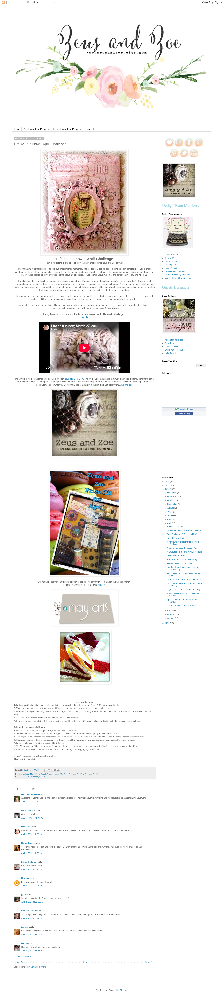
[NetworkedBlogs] (184, 409)
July (169, 512)
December (172, 493)
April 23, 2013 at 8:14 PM (32, 951)
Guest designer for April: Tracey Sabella (184, 579)
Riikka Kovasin (28, 810)
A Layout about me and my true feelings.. (185, 552)
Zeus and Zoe (125, 385)
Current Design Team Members (67, 129)
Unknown (25, 878)
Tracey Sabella (171, 346)
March (170, 610)
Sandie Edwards (47, 774)
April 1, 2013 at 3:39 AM (31, 802)
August (170, 508)
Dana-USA (169, 258)
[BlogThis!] (49, 770)
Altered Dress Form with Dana (180, 563)
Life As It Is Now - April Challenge (181, 606)
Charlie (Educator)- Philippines (178, 275)
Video (57, 774)
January (171, 618)
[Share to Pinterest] (58, 770)
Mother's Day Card (175, 526)
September (172, 504)
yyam (23, 894)
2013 (167, 489)
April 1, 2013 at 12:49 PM (32, 818)
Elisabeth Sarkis (28, 862)
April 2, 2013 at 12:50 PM (32, 886)
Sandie (84, 317)
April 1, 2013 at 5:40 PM (31, 869)
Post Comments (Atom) (36, 967)
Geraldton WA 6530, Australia (34, 777)
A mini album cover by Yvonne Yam (182, 548)
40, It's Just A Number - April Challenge (184, 589)
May (169, 519)
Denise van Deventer (31, 794)
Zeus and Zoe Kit (91, 774)
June (169, 515)
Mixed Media (35, 774)
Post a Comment (25, 956)
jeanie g (24, 927)
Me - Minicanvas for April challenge (182, 559)
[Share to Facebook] (55, 770)
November (172, 496)
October (171, 500)
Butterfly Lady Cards (176, 538)
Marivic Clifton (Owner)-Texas (178, 278)
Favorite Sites (91, 129)
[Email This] (46, 770)
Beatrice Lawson (29, 911)
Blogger (123, 990)
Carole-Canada (171, 255)
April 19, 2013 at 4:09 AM (32, 934)
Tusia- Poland (171, 268)
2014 (167, 485)
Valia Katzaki (170, 353)
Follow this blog (184, 414)
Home (16, 129)
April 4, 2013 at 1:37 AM (31, 918)
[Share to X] (52, 770)
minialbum (25, 774)
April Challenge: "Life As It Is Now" (182, 534)
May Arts (102, 585)
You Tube (64, 774)
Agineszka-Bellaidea (174, 340)
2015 (167, 481)
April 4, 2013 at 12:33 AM (32, 902)
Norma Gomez (28, 843)
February (171, 614)
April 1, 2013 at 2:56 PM (31, 853)
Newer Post (20, 962)
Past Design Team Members (36, 129)
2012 (167, 623)
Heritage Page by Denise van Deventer (184, 530)
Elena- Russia (171, 261)
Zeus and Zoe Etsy (74, 379)
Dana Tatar (26, 827)
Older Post (149, 962)
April (169, 523)
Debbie (24, 943)
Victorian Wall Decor (176, 556)
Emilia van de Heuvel (174, 350)
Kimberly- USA (171, 265)
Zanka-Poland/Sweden (175, 271)
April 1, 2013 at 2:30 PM (31, 834)
